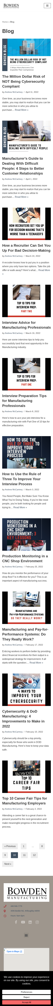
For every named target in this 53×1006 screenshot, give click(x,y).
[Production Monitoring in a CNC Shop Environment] (26, 534)
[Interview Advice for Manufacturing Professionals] (26, 301)
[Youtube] (23, 922)
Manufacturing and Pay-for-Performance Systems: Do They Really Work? (25, 634)
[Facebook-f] (16, 922)
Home (5, 22)
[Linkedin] (30, 922)
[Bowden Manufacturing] (11, 5)
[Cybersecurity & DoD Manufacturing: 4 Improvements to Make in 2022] (26, 690)
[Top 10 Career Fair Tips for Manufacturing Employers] (26, 777)
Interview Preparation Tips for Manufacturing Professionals (24, 401)
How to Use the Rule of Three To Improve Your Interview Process (21, 479)
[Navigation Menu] (47, 5)
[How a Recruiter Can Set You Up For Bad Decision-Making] (26, 224)
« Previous (10, 846)
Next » (7, 864)
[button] (26, 935)
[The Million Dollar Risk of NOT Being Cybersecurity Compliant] (26, 55)
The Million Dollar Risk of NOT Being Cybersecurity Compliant (23, 81)
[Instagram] (37, 922)
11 (24, 855)
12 (34, 855)
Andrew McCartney (14, 92)
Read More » (21, 110)
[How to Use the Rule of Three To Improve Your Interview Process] (26, 452)
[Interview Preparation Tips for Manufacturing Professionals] (26, 374)
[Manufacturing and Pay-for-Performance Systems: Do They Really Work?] (26, 608)
